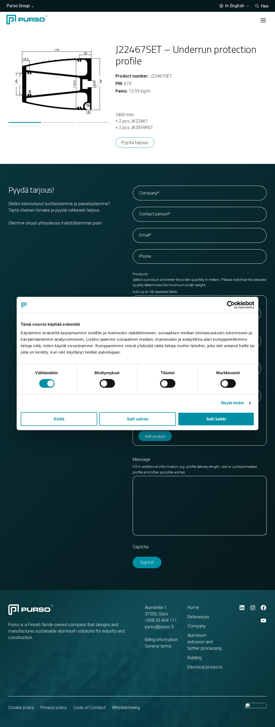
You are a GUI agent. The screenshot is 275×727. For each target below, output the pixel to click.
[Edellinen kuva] (16, 81)
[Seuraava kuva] (100, 81)
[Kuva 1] (24, 122)
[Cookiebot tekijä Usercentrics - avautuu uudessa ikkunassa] (230, 305)
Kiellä (59, 419)
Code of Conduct (89, 707)
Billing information (161, 639)
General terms (158, 646)
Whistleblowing (126, 707)
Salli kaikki (216, 419)
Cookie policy (21, 707)
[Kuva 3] (92, 122)
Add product (155, 436)
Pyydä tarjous (134, 142)
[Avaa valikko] (263, 20)
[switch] (107, 383)
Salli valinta (137, 419)
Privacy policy (54, 707)
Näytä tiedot (232, 403)
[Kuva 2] (58, 122)
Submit (147, 562)
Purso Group (18, 5)
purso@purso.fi (159, 626)
